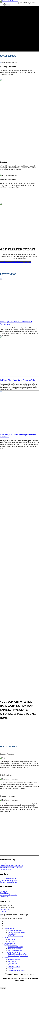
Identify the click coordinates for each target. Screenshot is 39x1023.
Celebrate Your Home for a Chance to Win (17, 380)
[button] (4, 78)
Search (7, 5)
